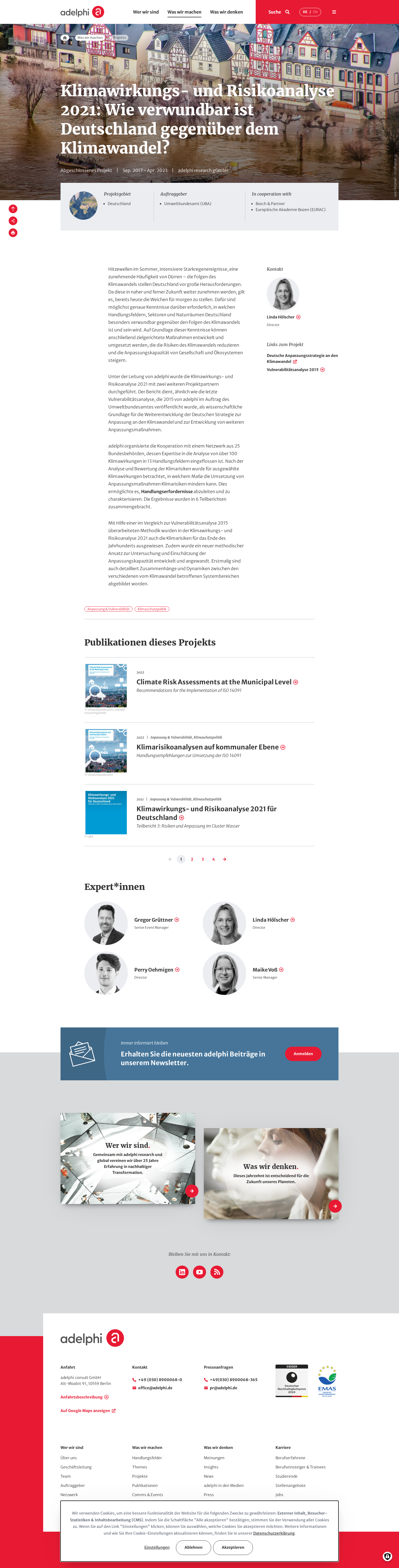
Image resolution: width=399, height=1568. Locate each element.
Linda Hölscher (280, 317)
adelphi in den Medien (224, 1485)
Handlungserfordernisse (167, 491)
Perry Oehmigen (153, 970)
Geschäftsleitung (76, 1467)
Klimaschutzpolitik (152, 609)
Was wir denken (226, 12)
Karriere (283, 1447)
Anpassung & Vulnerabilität (108, 609)
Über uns (69, 1457)
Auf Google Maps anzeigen (85, 1410)
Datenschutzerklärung (273, 1533)
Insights (211, 1467)
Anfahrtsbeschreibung (82, 1397)
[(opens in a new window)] (327, 1395)
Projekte (140, 1476)
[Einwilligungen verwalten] (387, 1556)
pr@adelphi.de (223, 1387)
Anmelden (303, 1053)
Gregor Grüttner (153, 920)
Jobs (279, 1494)
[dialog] (199, 1531)
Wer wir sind (146, 12)
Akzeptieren (233, 1547)
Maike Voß (265, 970)
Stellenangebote (291, 1485)
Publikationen (145, 1485)
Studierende (286, 1476)
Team (66, 1476)
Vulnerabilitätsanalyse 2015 (293, 369)
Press (209, 1494)
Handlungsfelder (147, 1457)
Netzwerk (69, 1494)
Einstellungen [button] (157, 1547)
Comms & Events (147, 1494)
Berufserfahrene (290, 1457)
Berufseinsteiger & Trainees (301, 1467)
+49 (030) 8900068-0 (160, 1379)
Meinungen (214, 1457)
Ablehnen (193, 1547)
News (209, 1476)
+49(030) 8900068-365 (234, 1379)
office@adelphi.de (155, 1387)
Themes (139, 1467)
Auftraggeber (73, 1485)
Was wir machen (184, 12)
